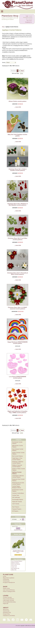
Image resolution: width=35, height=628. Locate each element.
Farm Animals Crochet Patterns (17, 449)
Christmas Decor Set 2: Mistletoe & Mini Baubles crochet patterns (17, 204)
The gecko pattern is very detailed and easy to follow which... (18, 551)
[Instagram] (17, 619)
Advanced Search (18, 530)
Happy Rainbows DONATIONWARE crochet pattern (18, 342)
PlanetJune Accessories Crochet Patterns (18, 483)
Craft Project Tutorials (8, 600)
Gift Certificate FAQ (15, 568)
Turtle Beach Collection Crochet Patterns (18, 476)
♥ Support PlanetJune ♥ (9, 582)
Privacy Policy (6, 614)
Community (6, 579)
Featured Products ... (17, 509)
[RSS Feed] (8, 619)
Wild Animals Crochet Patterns (17, 446)
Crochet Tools (15, 495)
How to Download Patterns (16, 561)
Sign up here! (29, 20)
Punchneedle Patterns (17, 499)
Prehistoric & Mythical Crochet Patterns (17, 462)
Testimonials (6, 611)
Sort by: (4, 62)
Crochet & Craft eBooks (18, 493)
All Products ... (16, 511)
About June (6, 609)
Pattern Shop (6, 588)
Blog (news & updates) (8, 578)
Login (27, 16)
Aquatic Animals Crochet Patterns (18, 453)
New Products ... (16, 507)
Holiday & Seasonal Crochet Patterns (17, 466)
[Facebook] (13, 619)
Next (22, 71)
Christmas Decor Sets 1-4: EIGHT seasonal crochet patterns (17, 308)
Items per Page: (15, 73)
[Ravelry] (26, 619)
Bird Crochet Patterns (17, 456)
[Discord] (30, 619)
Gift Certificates (16, 497)
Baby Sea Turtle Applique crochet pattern (17, 135)
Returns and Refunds (15, 564)
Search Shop (18, 524)
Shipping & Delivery (15, 562)
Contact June (14, 566)
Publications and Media (9, 615)
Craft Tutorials (15, 503)
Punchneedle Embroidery (9, 602)
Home (4, 576)
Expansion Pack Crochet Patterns (18, 480)
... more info (17, 107)
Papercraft (5, 603)
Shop (3, 26)
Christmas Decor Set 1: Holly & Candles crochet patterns (17, 169)
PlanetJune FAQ (7, 612)
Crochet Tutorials (7, 597)
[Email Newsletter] (4, 619)
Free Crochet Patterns (8, 599)
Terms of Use (14, 565)
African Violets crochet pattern (17, 101)
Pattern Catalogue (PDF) (9, 591)
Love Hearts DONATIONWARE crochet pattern (17, 377)
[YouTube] (22, 619)
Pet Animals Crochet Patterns (17, 442)
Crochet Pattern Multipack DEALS (16, 487)
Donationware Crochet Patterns (17, 490)
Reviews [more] (18, 534)
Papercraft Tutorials (17, 501)
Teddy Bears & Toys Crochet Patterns (17, 459)
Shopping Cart (28, 22)
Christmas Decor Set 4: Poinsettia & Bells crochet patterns (17, 273)
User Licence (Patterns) (9, 590)
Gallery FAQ (13, 569)
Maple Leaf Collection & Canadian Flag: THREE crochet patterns (17, 411)
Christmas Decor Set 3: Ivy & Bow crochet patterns (17, 239)
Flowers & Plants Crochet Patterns (18, 469)
